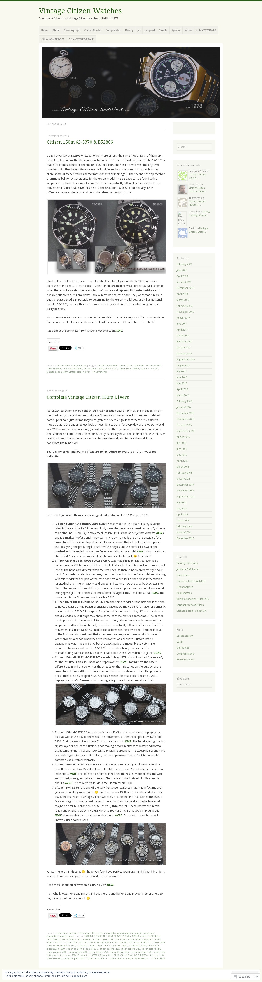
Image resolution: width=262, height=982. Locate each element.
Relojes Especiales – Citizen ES (193, 599)
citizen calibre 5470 (93, 368)
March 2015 (183, 466)
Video (188, 30)
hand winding (123, 932)
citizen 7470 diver (137, 945)
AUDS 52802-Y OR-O (72, 939)
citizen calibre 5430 (72, 368)
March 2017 (183, 335)
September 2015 (186, 431)
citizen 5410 (159, 942)
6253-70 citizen (139, 936)
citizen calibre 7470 (98, 951)
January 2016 (184, 407)
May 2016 (182, 383)
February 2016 (184, 401)
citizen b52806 (54, 368)
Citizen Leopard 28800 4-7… (197, 203)
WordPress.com (185, 659)
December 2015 (185, 413)
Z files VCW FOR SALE (81, 39)
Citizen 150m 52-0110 (76, 942)
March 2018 (183, 300)
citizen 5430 (139, 365)
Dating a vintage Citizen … (197, 176)
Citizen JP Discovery (187, 563)
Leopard (150, 30)
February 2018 (184, 305)
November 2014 (185, 490)
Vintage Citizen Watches (80, 11)
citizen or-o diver (149, 368)
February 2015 (184, 472)
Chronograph (72, 30)
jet (141, 932)
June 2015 (182, 449)
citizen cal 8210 (90, 948)
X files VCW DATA (206, 30)
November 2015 (185, 419)
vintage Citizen (78, 365)
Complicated (113, 30)
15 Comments (158, 958)
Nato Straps (183, 575)
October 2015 (184, 425)
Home (44, 30)
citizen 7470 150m (118, 945)
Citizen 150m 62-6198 (98, 942)
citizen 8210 (153, 945)
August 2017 (183, 317)
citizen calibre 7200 (77, 951)
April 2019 (182, 276)
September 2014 (186, 496)
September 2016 (186, 359)
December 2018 (185, 288)
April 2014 (182, 514)
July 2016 (181, 371)
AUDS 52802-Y (54, 939)
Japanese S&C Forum (188, 569)
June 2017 (182, 323)
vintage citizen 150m (57, 371)
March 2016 (183, 395)
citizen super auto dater (121, 958)
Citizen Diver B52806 (129, 368)
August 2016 (183, 365)
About (56, 30)
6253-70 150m (124, 936)
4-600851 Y (89, 936)
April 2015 (182, 460)
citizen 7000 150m (85, 945)
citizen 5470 (53, 945)
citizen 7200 (102, 945)
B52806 (86, 939)
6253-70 (112, 936)
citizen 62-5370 (153, 365)
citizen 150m (125, 365)
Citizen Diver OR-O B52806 (133, 955)
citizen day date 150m (142, 951)
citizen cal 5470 (74, 948)
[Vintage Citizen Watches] (131, 82)
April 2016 (182, 389)
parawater (52, 936)
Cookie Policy (79, 976)
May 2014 (182, 508)
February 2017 (184, 341)
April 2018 (182, 294)
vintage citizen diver (79, 371)
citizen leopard (54, 958)
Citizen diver (63, 365)
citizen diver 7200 (67, 955)
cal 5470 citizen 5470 (107, 365)
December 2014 (185, 484)
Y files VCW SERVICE (52, 39)
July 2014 (181, 502)
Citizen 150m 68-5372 (121, 942)
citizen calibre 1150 (109, 948)
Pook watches (184, 593)
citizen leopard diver (97, 958)
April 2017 (182, 329)
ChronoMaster (93, 30)
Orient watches (185, 587)
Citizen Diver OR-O (109, 955)
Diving (129, 30)
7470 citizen (154, 936)
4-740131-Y (101, 936)
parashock (148, 932)
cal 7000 (95, 939)
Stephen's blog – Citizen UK (191, 610)
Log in (180, 641)
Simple (163, 30)
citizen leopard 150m (74, 958)
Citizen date (85, 932)
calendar (72, 932)
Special (175, 30)
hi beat (134, 932)
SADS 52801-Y (141, 958)
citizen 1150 (107, 939)
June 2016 (182, 377)
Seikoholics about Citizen (190, 604)
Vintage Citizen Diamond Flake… (198, 189)
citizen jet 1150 (156, 955)
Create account (185, 635)
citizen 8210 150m (56, 948)
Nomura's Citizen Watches (191, 581)
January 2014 (184, 532)
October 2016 (184, 353)
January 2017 (184, 347)
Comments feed (185, 653)
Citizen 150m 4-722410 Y (140, 939)
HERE (140, 551)
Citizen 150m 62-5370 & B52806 (80, 142)
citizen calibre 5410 (130, 948)
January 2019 (184, 282)
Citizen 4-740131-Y (142, 942)
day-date (110, 932)
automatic (62, 932)
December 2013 (185, 538)
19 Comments (99, 371)
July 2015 (181, 443)
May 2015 (182, 454)
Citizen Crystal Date (119, 951)
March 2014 (183, 520)
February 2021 (184, 264)
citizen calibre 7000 (57, 951)
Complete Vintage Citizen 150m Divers (88, 397)
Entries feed (183, 647)
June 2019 (182, 270)
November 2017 (185, 311)
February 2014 (184, 526)
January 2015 (184, 478)
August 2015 (183, 437)
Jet (139, 30)
